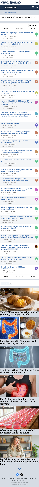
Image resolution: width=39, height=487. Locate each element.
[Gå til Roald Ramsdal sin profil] (36, 113)
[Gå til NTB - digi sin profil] (36, 268)
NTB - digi (5, 46)
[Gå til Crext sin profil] (36, 246)
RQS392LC (6, 65)
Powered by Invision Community (19, 484)
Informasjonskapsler (18, 480)
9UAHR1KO (5, 36)
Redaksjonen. (6, 154)
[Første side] (2, 28)
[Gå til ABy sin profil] (36, 125)
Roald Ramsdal (7, 118)
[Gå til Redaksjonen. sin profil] (36, 151)
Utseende (11, 478)
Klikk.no (26, 482)
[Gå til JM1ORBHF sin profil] (36, 102)
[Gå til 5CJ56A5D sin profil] (36, 218)
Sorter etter (33, 25)
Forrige (6, 28)
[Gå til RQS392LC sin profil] (36, 62)
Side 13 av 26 (20, 28)
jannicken (5, 106)
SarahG (5, 125)
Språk (4, 478)
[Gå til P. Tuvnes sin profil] (36, 142)
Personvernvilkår (22, 478)
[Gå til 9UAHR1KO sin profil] (36, 34)
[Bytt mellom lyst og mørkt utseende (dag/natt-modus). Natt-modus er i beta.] (26, 480)
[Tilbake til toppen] (19, 469)
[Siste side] (37, 28)
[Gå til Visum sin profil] (36, 189)
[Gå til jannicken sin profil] (36, 208)
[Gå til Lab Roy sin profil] (36, 43)
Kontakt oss (32, 478)
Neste (33, 28)
